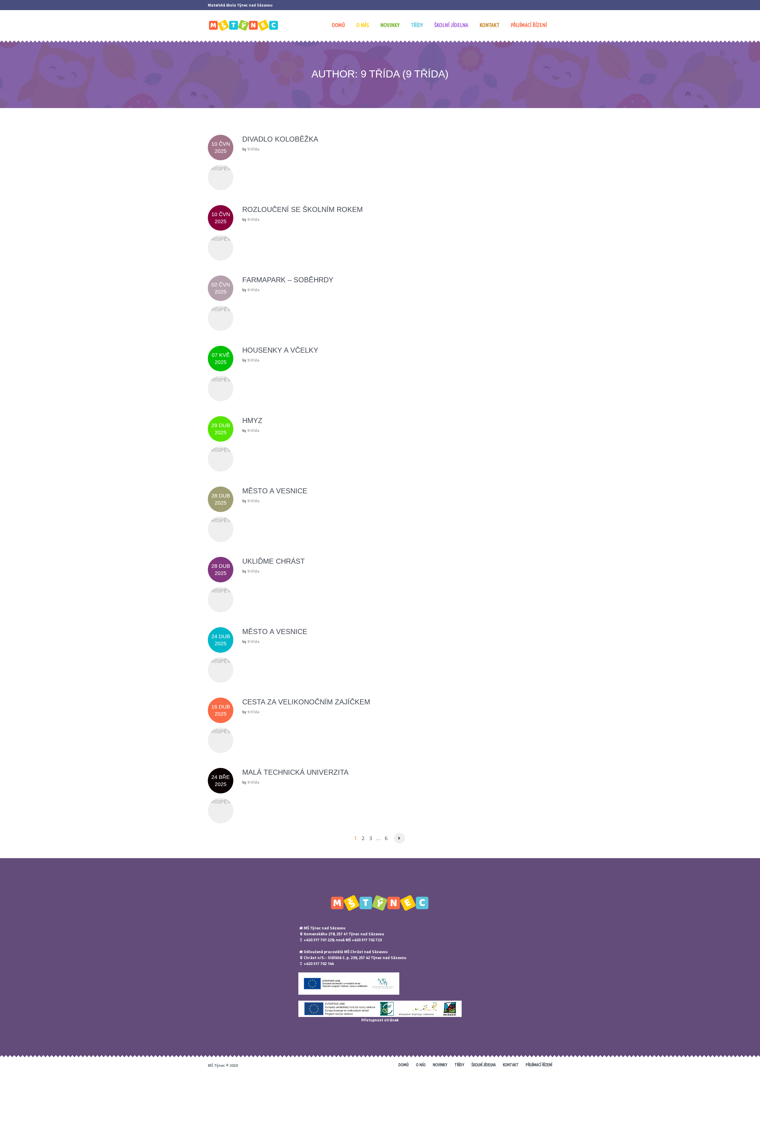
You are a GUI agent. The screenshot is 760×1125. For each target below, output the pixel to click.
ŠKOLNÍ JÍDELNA (483, 1064)
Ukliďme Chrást (273, 561)
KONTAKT (511, 1064)
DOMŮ (403, 1064)
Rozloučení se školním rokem (302, 209)
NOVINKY (440, 1064)
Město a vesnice (274, 491)
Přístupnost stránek (380, 1020)
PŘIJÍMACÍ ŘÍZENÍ (539, 1064)
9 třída (253, 149)
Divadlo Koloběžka (280, 139)
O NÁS (421, 1064)
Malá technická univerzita (295, 772)
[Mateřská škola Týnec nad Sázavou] (380, 903)
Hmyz (252, 420)
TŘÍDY (459, 1064)
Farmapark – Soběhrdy (287, 280)
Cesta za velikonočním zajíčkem (306, 702)
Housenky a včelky (280, 350)
